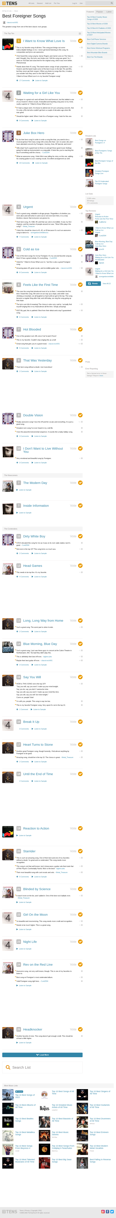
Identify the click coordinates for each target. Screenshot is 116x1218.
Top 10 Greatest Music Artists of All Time (62, 1106)
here (101, 375)
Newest (40, 3)
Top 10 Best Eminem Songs (99, 1133)
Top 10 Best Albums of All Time (25, 1106)
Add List (48, 3)
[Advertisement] (42, 186)
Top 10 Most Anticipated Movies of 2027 (99, 34)
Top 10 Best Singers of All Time (100, 1092)
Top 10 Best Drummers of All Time (100, 1119)
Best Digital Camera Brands (97, 44)
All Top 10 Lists (7, 11)
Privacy (27, 1210)
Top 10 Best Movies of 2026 (97, 24)
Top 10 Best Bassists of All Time (62, 1119)
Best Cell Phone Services (96, 39)
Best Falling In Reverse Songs (100, 1160)
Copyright (34, 1210)
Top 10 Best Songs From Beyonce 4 (23, 1147)
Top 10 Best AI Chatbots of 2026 (99, 28)
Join (81, 3)
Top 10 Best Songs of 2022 (25, 1096)
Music (16, 11)
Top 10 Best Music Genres (60, 1133)
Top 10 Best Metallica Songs (25, 1133)
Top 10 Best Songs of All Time (63, 1092)
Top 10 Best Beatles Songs (24, 1119)
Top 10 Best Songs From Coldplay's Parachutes (63, 1147)
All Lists (31, 3)
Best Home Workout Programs (98, 48)
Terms (22, 1210)
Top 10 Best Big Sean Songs (61, 1160)
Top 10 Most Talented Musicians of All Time (25, 1160)
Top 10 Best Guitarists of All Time (100, 1106)
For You (57, 3)
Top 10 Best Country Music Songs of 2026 (97, 18)
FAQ (40, 1210)
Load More (42, 1055)
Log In (74, 3)
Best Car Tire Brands (95, 57)
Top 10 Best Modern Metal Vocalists (99, 1147)
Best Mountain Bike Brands (97, 52)
